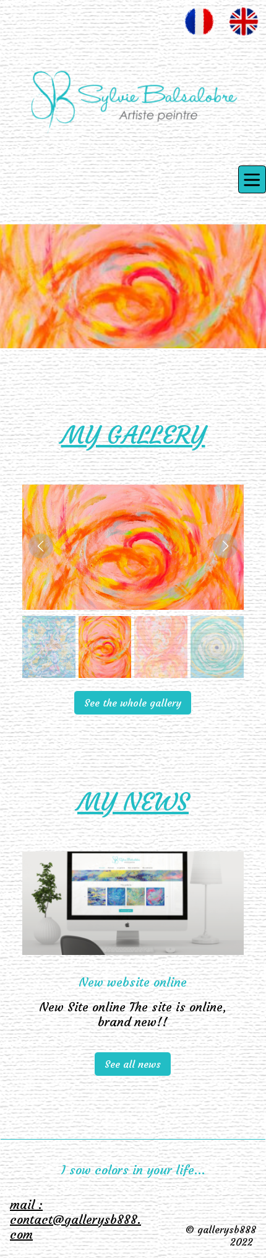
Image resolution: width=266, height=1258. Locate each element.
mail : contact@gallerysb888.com (75, 1219)
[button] (40, 546)
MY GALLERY (133, 435)
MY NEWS (133, 801)
